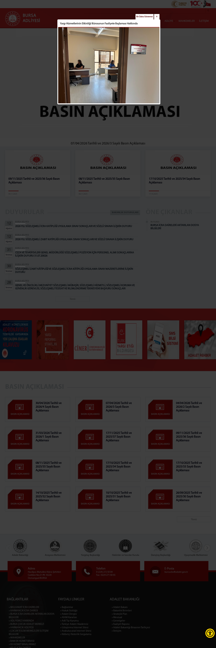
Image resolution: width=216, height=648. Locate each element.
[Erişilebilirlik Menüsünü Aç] (210, 633)
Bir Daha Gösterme (144, 17)
